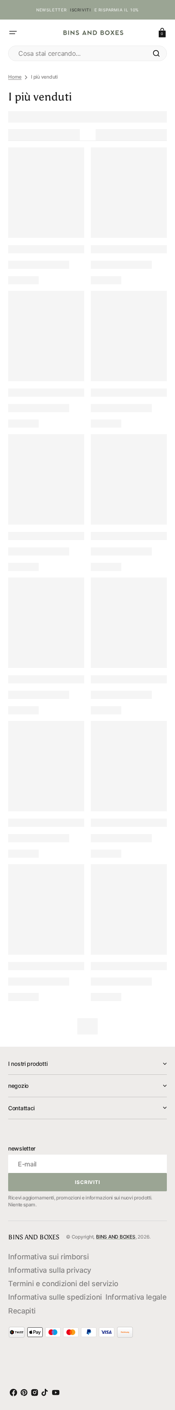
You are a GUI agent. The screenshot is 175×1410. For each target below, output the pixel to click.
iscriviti (80, 9)
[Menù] (13, 33)
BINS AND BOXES (116, 1237)
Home (15, 77)
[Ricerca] (156, 53)
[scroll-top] (158, 1366)
